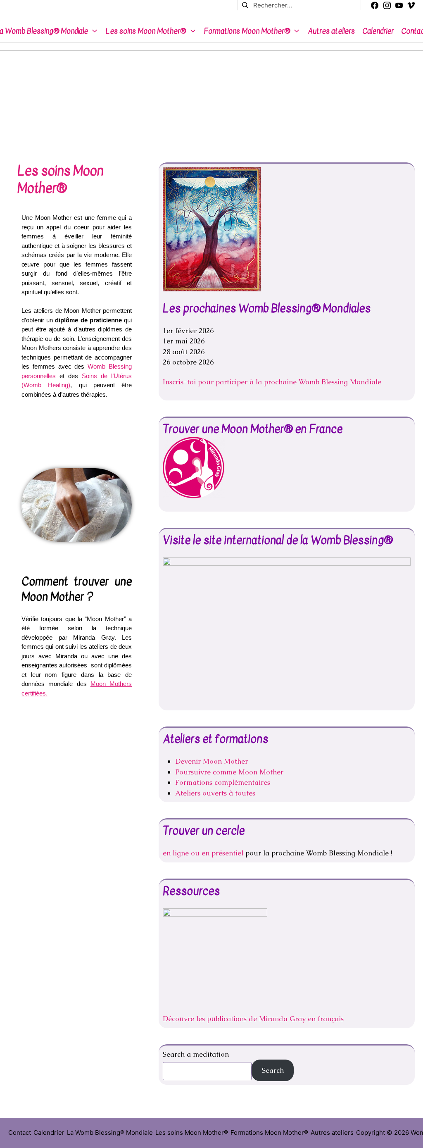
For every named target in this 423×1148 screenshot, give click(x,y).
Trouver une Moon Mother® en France (252, 429)
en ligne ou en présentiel (204, 852)
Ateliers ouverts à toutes (215, 793)
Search (273, 1070)
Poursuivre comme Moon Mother (229, 771)
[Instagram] (387, 5)
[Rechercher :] (299, 5)
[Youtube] (399, 5)
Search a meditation (196, 1054)
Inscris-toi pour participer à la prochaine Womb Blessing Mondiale (272, 381)
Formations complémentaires (222, 782)
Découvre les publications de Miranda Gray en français (253, 1018)
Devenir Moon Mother (211, 761)
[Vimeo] (411, 5)
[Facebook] (374, 5)
